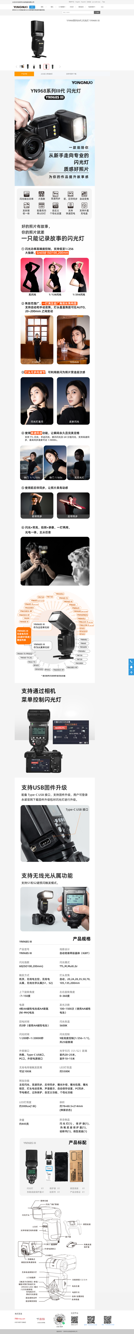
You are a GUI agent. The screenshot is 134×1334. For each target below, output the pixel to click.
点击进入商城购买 (47, 74)
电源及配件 (92, 7)
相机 (44, 7)
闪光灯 (73, 7)
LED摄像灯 (62, 7)
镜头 (54, 7)
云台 (102, 7)
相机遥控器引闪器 (82, 7)
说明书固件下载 (71, 74)
